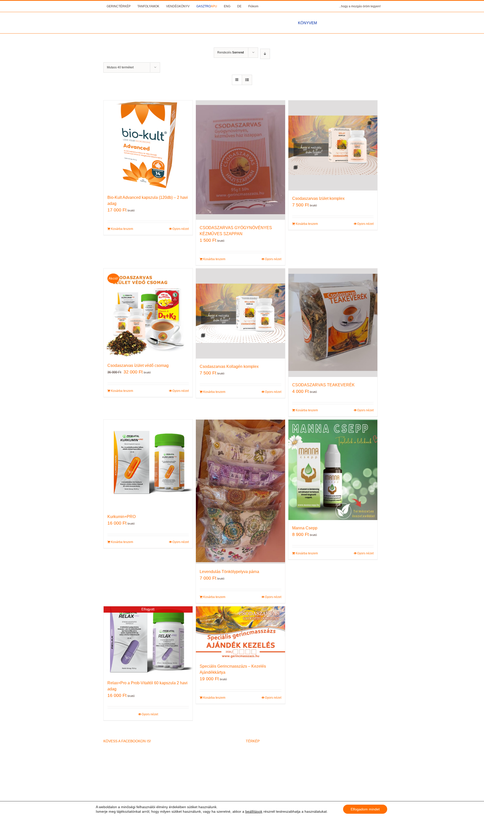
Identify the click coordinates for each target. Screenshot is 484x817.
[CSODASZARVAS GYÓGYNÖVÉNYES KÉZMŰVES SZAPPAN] (240, 160)
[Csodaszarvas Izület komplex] (332, 145)
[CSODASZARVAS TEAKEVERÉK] (332, 322)
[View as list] (247, 80)
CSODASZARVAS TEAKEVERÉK (323, 385)
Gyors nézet (180, 229)
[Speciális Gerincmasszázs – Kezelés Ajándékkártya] (240, 632)
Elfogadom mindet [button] (365, 809)
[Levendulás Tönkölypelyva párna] (240, 492)
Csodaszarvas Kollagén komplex (229, 366)
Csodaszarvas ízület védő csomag (138, 365)
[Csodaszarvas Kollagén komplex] (240, 313)
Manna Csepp (304, 528)
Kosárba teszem (122, 229)
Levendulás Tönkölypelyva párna (229, 571)
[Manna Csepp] (332, 470)
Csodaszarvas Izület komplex (318, 198)
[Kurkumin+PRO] (148, 464)
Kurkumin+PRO (121, 516)
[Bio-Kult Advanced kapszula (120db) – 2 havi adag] (148, 144)
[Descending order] (265, 54)
